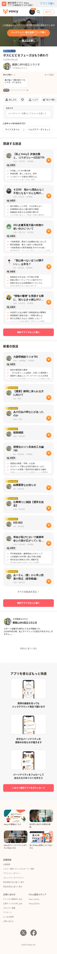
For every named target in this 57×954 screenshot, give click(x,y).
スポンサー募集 (9, 908)
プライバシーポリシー (12, 873)
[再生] (48, 160)
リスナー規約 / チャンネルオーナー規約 (18, 869)
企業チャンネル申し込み (12, 904)
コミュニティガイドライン (13, 878)
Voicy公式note (34, 904)
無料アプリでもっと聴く (28, 332)
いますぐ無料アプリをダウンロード (28, 788)
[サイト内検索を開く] (38, 12)
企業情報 (6, 864)
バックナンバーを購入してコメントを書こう (27, 113)
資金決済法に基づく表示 (12, 887)
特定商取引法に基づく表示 (13, 882)
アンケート (7, 912)
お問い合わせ (8, 921)
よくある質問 (8, 917)
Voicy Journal (34, 899)
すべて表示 (49, 75)
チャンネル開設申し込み (12, 899)
